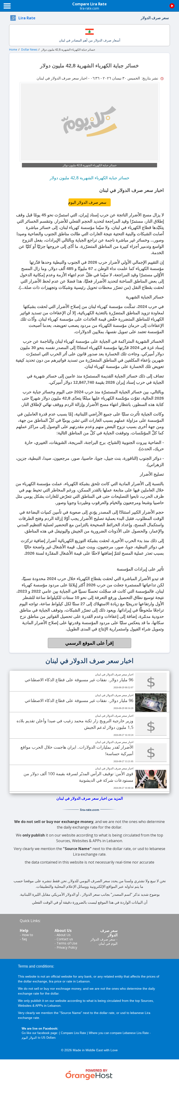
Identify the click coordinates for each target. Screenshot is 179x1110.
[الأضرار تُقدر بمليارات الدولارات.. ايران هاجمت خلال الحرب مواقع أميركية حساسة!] (151, 752)
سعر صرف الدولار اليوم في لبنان (103, 941)
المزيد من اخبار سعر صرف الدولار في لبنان (89, 798)
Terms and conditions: (36, 966)
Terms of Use (67, 943)
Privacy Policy (67, 947)
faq (24, 939)
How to (27, 935)
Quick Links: (30, 920)
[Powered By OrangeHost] (89, 1073)
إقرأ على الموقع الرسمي (89, 643)
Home (13, 50)
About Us (64, 935)
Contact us (65, 939)
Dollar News (29, 50)
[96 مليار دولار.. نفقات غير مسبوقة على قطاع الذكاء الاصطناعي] (151, 682)
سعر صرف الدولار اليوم (87, 202)
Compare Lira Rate (73, 1033)
